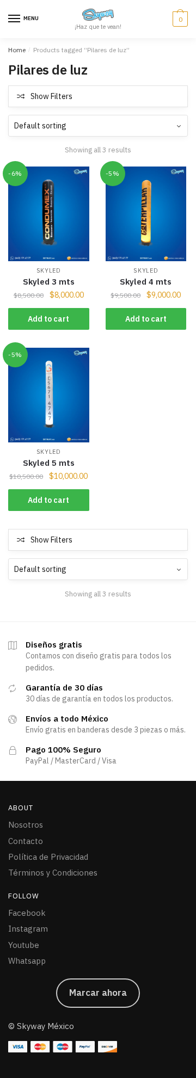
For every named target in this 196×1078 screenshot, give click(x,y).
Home (17, 50)
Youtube (23, 945)
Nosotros (25, 825)
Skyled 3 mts (49, 281)
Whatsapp (27, 961)
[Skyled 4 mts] (146, 214)
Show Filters (51, 96)
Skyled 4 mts (145, 281)
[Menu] (14, 19)
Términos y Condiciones (52, 872)
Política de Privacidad (48, 857)
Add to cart (48, 319)
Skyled (48, 270)
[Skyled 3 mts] (48, 214)
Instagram (28, 928)
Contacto (25, 841)
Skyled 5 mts (49, 463)
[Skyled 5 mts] (48, 395)
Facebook (27, 913)
